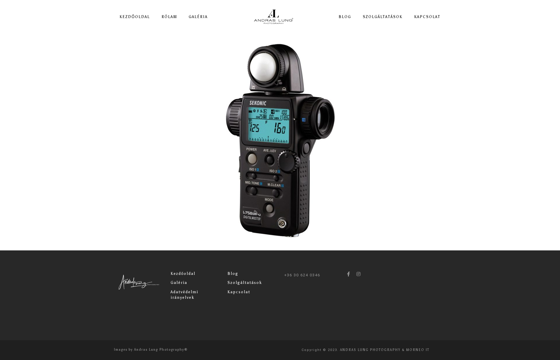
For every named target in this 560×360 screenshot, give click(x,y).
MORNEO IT (417, 350)
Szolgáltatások (382, 17)
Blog (345, 17)
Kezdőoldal (135, 17)
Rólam (169, 17)
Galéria (198, 17)
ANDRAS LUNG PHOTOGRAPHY (370, 350)
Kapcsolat (427, 17)
